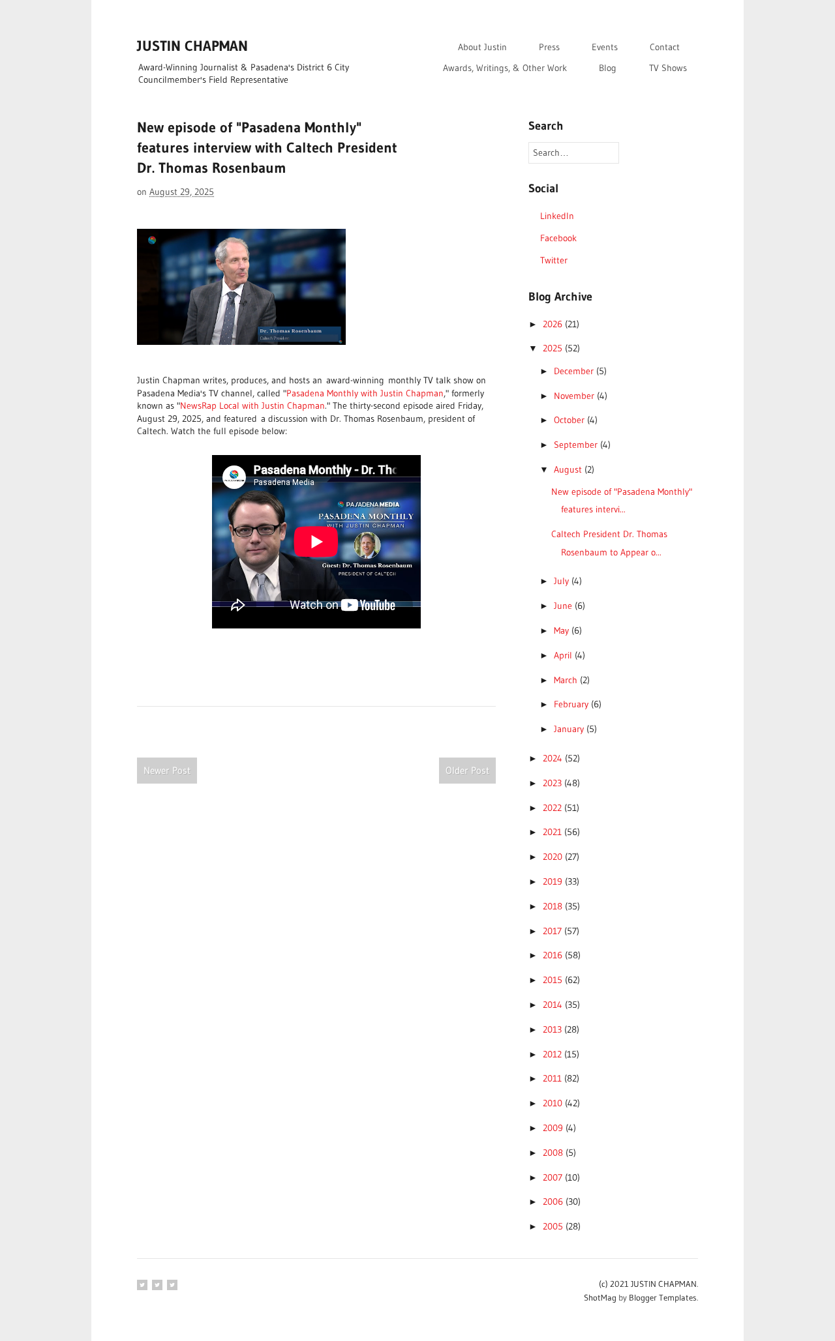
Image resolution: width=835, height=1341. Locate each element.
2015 (554, 980)
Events (605, 47)
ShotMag (600, 1297)
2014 (554, 1004)
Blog (607, 68)
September (577, 444)
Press (549, 47)
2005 (554, 1226)
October (570, 420)
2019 (554, 881)
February (572, 704)
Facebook (558, 238)
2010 (554, 1103)
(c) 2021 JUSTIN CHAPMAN (648, 1283)
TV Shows (668, 68)
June (564, 606)
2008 (554, 1152)
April (564, 655)
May (562, 630)
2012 (553, 1054)
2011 (553, 1078)
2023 (553, 783)
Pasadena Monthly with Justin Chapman (365, 393)
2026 (554, 324)
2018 (554, 906)
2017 (553, 931)
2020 (554, 856)
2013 (553, 1029)
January (570, 729)
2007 (554, 1177)
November (575, 396)
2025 (554, 348)
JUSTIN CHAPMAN (192, 46)
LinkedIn (557, 216)
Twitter (554, 260)
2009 (554, 1128)
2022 (553, 808)
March (567, 680)
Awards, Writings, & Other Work (505, 68)
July (562, 581)
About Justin (482, 47)
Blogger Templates (663, 1297)
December (575, 371)
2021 (553, 832)
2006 (554, 1201)
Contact (665, 47)
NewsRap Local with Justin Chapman (252, 405)
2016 (554, 955)
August (569, 469)
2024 (554, 758)
